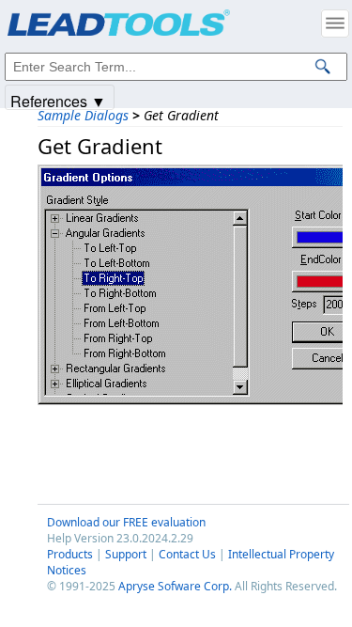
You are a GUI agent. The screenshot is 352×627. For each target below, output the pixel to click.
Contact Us (187, 554)
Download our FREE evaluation (126, 522)
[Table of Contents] (335, 23)
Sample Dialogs (83, 115)
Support (125, 554)
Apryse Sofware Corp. (175, 586)
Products (70, 554)
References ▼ (58, 100)
